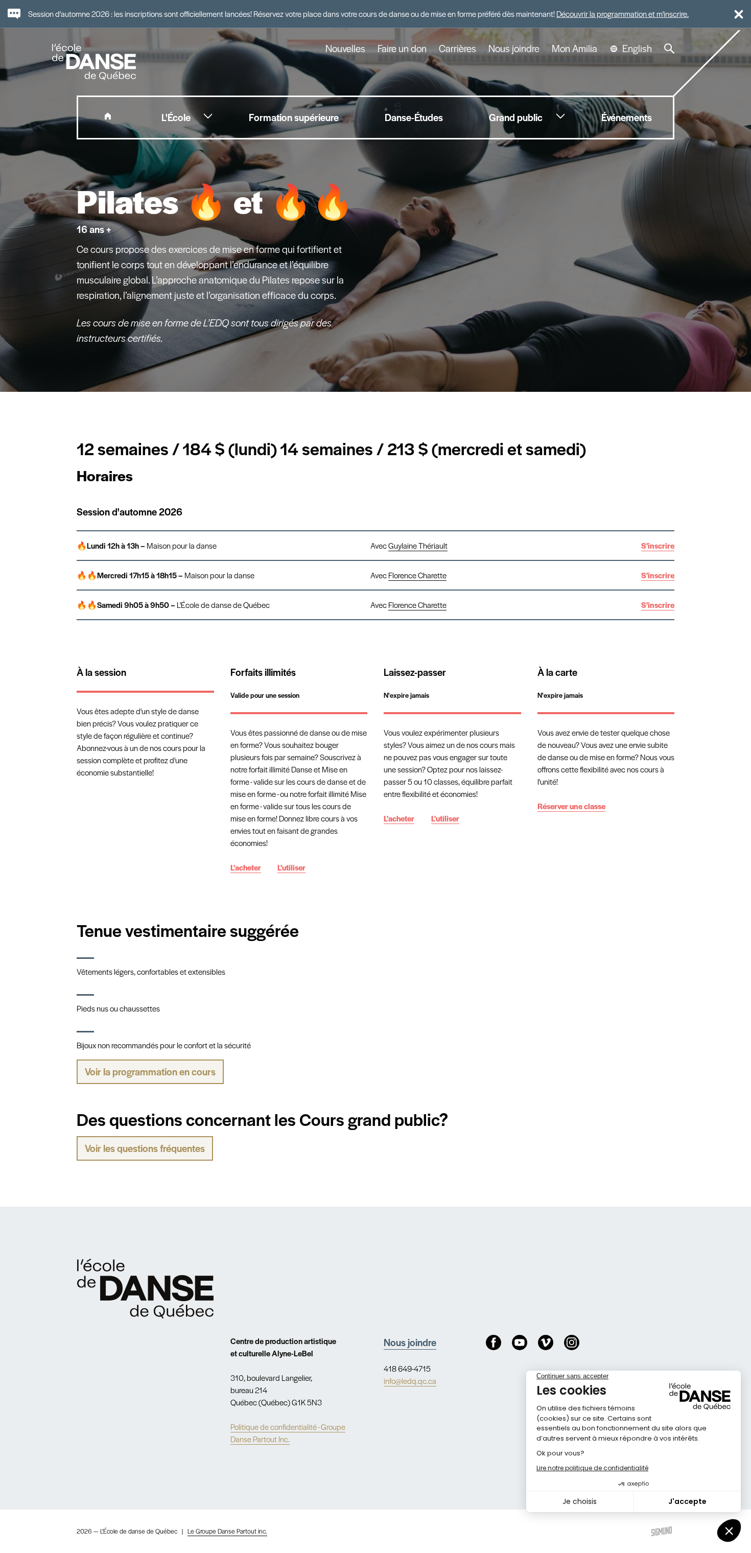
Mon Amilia (574, 48)
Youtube (519, 1342)
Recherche (669, 48)
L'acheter (245, 867)
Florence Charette (417, 575)
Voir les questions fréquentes (145, 1148)
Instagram (571, 1342)
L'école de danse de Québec (95, 61)
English (637, 48)
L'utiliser (291, 867)
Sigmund (661, 1531)
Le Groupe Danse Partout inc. (227, 1531)
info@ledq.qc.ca (410, 1380)
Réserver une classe (571, 806)
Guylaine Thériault (418, 545)
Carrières (457, 48)
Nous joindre (513, 48)
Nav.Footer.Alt (145, 1289)
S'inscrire (657, 545)
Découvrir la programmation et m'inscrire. (622, 13)
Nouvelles (345, 48)
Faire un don (402, 48)
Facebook (493, 1342)
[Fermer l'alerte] (734, 14)
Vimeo (545, 1342)
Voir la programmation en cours (150, 1071)
